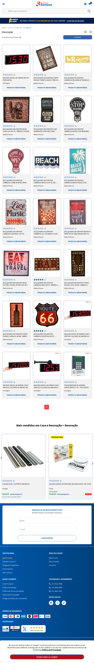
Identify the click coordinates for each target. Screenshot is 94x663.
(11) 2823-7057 (57, 591)
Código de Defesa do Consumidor (14, 598)
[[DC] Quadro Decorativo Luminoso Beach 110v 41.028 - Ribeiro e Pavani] (47, 161)
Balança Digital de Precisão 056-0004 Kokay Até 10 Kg (70, 484)
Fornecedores (7, 569)
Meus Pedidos (54, 561)
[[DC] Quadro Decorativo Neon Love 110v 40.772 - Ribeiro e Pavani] (16, 110)
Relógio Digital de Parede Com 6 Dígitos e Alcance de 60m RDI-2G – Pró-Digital (77, 335)
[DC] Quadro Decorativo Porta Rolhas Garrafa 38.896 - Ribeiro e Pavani (16, 335)
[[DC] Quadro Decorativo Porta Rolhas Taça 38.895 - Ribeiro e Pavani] (77, 263)
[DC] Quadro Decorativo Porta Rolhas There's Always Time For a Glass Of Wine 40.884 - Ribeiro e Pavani (46, 79)
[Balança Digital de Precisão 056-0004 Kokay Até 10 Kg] (70, 456)
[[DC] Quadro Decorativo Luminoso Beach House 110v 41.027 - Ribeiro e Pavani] (77, 161)
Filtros (77, 37)
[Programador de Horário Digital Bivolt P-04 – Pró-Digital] (77, 366)
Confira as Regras (75, 21)
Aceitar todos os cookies (47, 657)
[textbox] (47, 11)
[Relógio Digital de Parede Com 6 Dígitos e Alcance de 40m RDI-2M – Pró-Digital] (16, 366)
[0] (89, 4)
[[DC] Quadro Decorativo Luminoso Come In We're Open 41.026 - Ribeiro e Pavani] (16, 161)
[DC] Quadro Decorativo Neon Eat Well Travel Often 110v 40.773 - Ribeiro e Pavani (16, 284)
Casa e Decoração (14, 27)
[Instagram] (57, 603)
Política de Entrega (9, 587)
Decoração (27, 27)
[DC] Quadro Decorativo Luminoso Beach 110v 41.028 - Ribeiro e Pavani (45, 181)
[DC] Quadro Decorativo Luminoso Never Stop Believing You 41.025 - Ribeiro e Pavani (76, 130)
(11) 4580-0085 (57, 587)
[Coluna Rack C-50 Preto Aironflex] (23, 456)
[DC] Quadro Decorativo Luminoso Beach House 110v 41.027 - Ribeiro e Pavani (75, 181)
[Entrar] (85, 4)
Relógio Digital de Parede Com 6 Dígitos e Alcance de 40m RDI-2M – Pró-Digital (16, 386)
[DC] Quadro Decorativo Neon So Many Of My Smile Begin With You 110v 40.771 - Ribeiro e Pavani (77, 232)
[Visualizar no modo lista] (85, 32)
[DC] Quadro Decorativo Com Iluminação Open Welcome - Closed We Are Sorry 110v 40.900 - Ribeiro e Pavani (46, 130)
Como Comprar (7, 584)
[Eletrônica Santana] (44, 4)
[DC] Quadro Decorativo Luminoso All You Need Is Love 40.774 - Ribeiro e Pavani (46, 232)
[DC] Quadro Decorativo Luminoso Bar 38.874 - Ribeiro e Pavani (46, 284)
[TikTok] (64, 603)
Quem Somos (7, 558)
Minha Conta (53, 558)
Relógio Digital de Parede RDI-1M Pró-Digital (16, 79)
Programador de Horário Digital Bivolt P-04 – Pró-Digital (76, 386)
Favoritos (52, 565)
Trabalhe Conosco (9, 561)
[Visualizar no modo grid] (90, 32)
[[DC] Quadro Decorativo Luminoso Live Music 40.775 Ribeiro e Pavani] (16, 212)
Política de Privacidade (51, 650)
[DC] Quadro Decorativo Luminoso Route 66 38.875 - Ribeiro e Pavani (44, 335)
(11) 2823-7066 (57, 584)
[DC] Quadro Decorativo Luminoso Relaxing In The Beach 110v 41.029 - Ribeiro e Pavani (76, 79)
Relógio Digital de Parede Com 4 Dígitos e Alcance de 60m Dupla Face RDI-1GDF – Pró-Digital (46, 386)
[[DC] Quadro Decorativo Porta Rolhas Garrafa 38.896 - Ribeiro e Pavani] (16, 314)
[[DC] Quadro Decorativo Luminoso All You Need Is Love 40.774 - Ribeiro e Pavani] (47, 212)
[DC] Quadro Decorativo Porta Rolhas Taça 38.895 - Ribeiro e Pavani (76, 284)
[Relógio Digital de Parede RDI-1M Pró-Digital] (16, 58)
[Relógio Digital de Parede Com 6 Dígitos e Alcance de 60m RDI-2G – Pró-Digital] (77, 314)
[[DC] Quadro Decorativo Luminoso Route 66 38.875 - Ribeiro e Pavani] (47, 314)
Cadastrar (47, 538)
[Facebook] (51, 603)
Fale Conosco (7, 572)
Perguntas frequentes (10, 565)
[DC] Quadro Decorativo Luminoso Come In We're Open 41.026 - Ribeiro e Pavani (14, 181)
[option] (23, 466)
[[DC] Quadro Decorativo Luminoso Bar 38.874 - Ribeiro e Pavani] (47, 263)
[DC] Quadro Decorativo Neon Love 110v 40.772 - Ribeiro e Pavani (16, 130)
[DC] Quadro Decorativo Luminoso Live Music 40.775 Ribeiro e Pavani (13, 232)
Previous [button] (1, 461)
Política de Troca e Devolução (13, 591)
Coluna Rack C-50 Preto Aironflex (15, 484)
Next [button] (93, 461)
